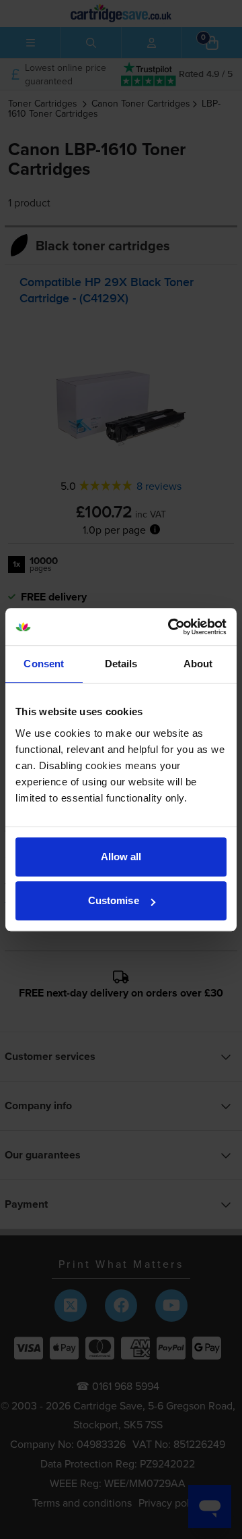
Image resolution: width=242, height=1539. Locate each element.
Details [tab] (121, 663)
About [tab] (198, 663)
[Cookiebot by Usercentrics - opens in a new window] (171, 627)
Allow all (121, 856)
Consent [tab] (44, 663)
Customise (113, 900)
